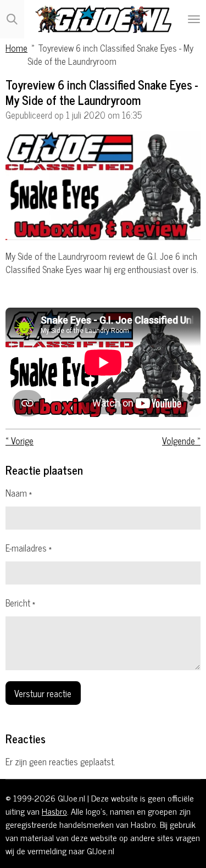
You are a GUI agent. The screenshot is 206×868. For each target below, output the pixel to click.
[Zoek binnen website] (12, 19)
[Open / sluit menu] (194, 19)
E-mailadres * (28, 547)
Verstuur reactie (42, 693)
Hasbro (54, 811)
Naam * (18, 492)
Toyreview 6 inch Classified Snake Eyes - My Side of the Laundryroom (110, 54)
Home (16, 47)
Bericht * (20, 602)
